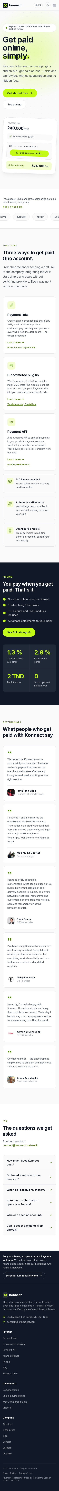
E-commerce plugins (14, 1344)
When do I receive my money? (26, 1189)
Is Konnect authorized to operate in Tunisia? (22, 1202)
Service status (10, 1373)
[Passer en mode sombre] (47, 5)
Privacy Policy (9, 1473)
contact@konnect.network (20, 1145)
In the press (9, 1430)
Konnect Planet (11, 1355)
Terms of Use (25, 1473)
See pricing (14, 104)
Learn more (14, 342)
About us (7, 1424)
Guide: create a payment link (21, 347)
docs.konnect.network (18, 464)
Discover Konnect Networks (22, 1275)
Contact (7, 1441)
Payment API (9, 1349)
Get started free (17, 93)
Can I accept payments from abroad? (25, 1227)
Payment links (10, 1338)
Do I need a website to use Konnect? (24, 1177)
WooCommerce (15, 404)
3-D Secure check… (31, 153)
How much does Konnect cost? (23, 1162)
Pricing (6, 1361)
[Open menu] (54, 5)
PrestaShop (30, 404)
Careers (7, 1447)
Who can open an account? (24, 1215)
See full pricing (17, 632)
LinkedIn (7, 1453)
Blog (5, 1435)
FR (39, 5)
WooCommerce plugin (15, 1401)
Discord (7, 1407)
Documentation (11, 1390)
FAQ (5, 1367)
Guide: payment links (14, 1395)
